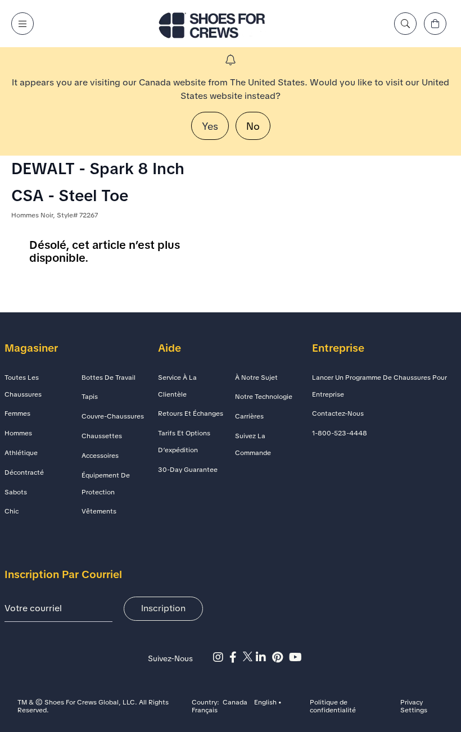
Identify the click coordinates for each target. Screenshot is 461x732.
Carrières (249, 416)
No (253, 126)
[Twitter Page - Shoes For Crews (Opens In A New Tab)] (249, 657)
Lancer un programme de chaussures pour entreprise (379, 386)
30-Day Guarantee (188, 469)
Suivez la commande (253, 444)
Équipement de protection (106, 484)
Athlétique (21, 452)
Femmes (17, 413)
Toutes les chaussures (23, 386)
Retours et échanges (190, 413)
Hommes (18, 433)
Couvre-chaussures (113, 416)
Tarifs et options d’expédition (184, 441)
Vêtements (99, 511)
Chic (11, 511)
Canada (235, 703)
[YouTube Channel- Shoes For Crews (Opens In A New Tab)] (297, 657)
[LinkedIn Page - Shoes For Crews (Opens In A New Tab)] (264, 657)
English (265, 703)
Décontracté (24, 472)
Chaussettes (102, 435)
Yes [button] (210, 126)
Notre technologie (263, 396)
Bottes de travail (108, 377)
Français (205, 711)
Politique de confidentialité (333, 707)
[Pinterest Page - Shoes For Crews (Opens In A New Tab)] (280, 657)
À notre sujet (256, 377)
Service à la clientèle (177, 386)
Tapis (90, 396)
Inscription (163, 608)
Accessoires (100, 455)
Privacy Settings (413, 707)
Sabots (15, 492)
